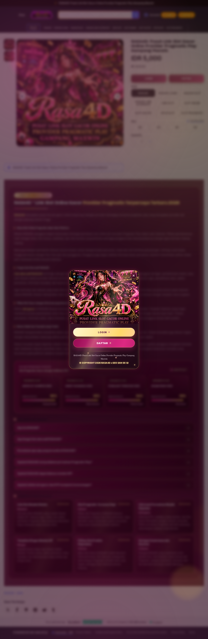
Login (102, 332)
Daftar (102, 343)
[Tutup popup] (133, 276)
